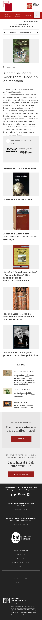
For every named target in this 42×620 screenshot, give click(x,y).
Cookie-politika (21, 583)
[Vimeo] (28, 494)
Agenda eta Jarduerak (21, 562)
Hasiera (13, 32)
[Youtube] (19, 494)
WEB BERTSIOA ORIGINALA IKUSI (21, 142)
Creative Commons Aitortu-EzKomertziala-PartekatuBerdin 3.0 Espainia (25, 151)
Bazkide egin (20, 509)
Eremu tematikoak (21, 550)
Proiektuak (21, 554)
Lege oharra (21, 574)
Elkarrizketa (25, 32)
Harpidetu (28, 15)
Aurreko (17, 15)
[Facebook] (11, 494)
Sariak (21, 566)
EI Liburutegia (21, 558)
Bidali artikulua (21, 474)
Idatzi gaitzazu (20, 524)
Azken (8, 15)
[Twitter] (15, 494)
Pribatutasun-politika (21, 578)
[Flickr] (24, 494)
